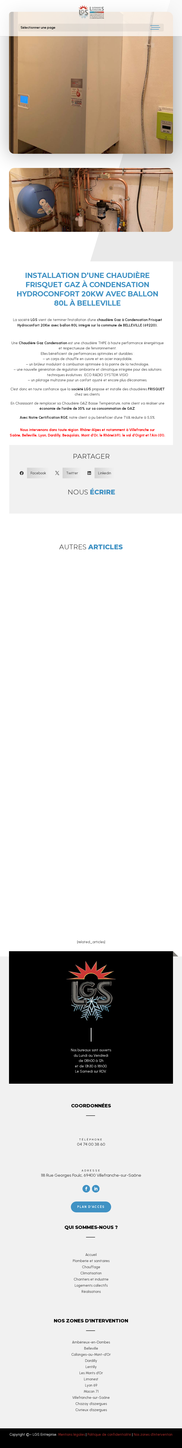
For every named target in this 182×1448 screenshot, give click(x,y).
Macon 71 (91, 1391)
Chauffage (91, 1267)
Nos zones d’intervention (153, 1434)
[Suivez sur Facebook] (86, 1189)
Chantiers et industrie (91, 1279)
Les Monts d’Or (91, 1373)
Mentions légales (71, 1434)
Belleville (91, 1348)
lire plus (44, 715)
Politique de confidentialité (109, 1434)
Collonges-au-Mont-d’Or (91, 1354)
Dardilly (91, 1361)
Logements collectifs (91, 1285)
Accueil (91, 1255)
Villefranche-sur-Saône (91, 1397)
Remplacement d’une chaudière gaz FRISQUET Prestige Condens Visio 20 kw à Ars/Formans (80, 682)
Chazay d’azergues (91, 1404)
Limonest (91, 1379)
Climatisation (91, 1273)
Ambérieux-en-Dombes (91, 1342)
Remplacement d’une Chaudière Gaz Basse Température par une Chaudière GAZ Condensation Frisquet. (87, 844)
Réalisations (91, 1292)
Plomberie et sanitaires (91, 1261)
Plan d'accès (91, 1207)
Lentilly (91, 1367)
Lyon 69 (91, 1385)
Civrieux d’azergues (91, 1410)
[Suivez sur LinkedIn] (96, 1189)
